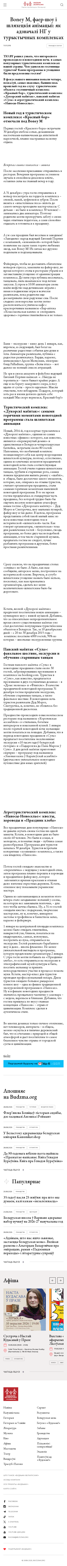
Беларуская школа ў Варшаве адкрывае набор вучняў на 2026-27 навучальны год (33, 1219)
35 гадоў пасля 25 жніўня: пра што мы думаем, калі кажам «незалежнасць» (31, 1199)
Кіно (6, 1438)
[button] (60, 1280)
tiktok (11, 1517)
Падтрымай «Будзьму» (20, 1549)
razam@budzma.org (18, 1537)
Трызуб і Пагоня (13, 1464)
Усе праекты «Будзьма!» (15, 1484)
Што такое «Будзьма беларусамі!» (21, 1475)
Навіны (7, 1407)
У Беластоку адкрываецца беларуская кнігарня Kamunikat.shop (31, 1135)
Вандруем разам (47, 1107)
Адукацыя (33, 1212)
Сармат (41, 1407)
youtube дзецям (16, 1532)
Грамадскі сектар (55, 45)
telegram (13, 1511)
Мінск (53, 1362)
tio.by (6, 1056)
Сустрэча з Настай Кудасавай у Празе (17, 1338)
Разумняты (43, 1412)
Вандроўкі (9, 1459)
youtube (12, 1527)
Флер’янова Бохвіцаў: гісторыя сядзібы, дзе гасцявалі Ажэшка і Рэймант (32, 1114)
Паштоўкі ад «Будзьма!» (44, 1458)
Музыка (8, 1433)
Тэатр (6, 1453)
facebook (13, 1501)
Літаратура (33, 1127)
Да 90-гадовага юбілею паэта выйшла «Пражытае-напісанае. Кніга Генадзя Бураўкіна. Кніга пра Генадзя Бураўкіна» (33, 1157)
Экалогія (42, 1451)
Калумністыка (11, 1412)
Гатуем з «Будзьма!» (48, 1423)
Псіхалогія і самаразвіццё (44, 1445)
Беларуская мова (46, 1418)
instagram (13, 1506)
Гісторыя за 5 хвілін (14, 1423)
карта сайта (9, 1489)
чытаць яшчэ (11, 1170)
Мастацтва (9, 1448)
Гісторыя (32, 1107)
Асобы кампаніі (11, 1480)
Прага (7, 1359)
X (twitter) (13, 1522)
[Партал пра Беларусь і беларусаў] (33, 5)
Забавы (41, 1428)
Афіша (7, 1443)
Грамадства (20, 1107)
